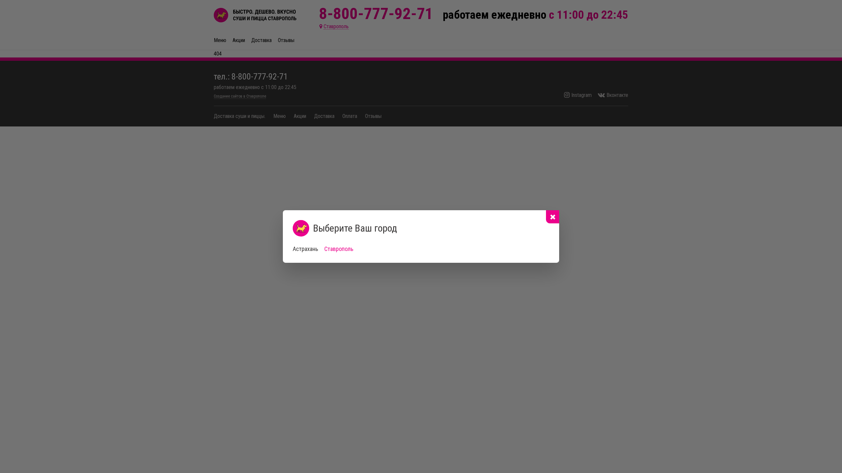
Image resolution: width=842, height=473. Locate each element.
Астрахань (305, 248)
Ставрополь (338, 248)
